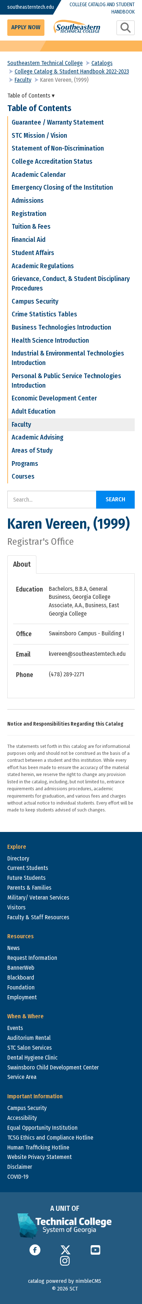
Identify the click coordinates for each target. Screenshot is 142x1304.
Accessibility (22, 1117)
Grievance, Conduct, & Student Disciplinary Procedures (71, 283)
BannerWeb (20, 967)
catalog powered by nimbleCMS (64, 1281)
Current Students (27, 867)
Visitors (16, 907)
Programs (25, 464)
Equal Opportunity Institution (42, 1127)
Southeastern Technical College (45, 63)
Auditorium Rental (29, 1037)
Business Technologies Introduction (61, 327)
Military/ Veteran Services (38, 897)
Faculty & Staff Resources (38, 917)
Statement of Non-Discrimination (58, 148)
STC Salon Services (29, 1047)
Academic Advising (37, 437)
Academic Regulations (43, 266)
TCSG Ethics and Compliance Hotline (50, 1137)
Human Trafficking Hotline (38, 1147)
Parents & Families (29, 887)
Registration (29, 214)
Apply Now (25, 27)
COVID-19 (17, 1176)
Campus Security (35, 301)
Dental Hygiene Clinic (32, 1057)
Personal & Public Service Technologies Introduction (66, 380)
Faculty (23, 79)
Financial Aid (29, 240)
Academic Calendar (39, 175)
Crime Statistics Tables (44, 314)
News (13, 947)
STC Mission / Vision (39, 136)
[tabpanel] (71, 632)
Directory (18, 858)
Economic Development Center (54, 398)
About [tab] (22, 564)
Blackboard (20, 977)
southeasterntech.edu (25, 7)
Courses (23, 476)
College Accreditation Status (52, 161)
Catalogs (102, 63)
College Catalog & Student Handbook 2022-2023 (72, 71)
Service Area (21, 1076)
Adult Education (33, 411)
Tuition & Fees (31, 227)
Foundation (21, 987)
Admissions (28, 201)
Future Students (26, 877)
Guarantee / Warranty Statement (58, 122)
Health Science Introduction (50, 341)
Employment (22, 997)
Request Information (32, 957)
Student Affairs (33, 253)
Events (15, 1027)
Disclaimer (19, 1166)
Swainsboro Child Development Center (53, 1067)
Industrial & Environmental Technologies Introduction (68, 358)
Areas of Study (32, 450)
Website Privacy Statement (39, 1156)
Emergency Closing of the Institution (62, 187)
